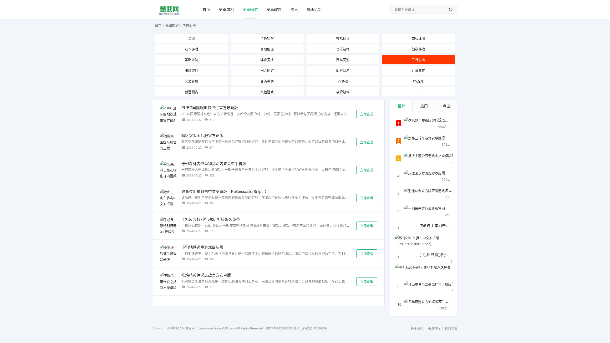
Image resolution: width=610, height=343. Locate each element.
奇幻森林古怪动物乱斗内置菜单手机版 (213, 163)
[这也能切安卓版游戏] (421, 123)
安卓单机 (226, 9)
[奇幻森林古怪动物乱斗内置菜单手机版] (168, 173)
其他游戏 (267, 92)
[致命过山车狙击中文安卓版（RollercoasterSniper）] (168, 201)
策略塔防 (191, 59)
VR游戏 (343, 81)
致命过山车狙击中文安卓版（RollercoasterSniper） (225, 191)
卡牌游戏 (191, 70)
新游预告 (191, 92)
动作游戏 (191, 49)
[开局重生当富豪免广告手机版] (428, 287)
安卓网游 (250, 9)
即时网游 (343, 70)
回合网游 (267, 70)
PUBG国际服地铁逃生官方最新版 (209, 107)
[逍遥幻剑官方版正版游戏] (424, 194)
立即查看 (366, 114)
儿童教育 (418, 70)
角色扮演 (267, 38)
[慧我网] (169, 14)
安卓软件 (274, 9)
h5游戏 (418, 81)
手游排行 (434, 328)
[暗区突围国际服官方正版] (168, 142)
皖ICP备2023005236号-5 (282, 328)
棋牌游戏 (343, 92)
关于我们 (417, 328)
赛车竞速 (343, 59)
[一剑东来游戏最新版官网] (424, 211)
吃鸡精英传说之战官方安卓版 (206, 275)
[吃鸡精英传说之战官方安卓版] (168, 281)
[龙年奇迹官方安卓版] (421, 305)
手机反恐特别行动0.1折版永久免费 (210, 219)
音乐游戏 (343, 49)
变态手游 (267, 81)
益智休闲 (418, 38)
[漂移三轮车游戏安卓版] (423, 141)
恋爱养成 (191, 81)
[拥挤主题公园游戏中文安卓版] (428, 159)
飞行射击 (189, 25)
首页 (206, 9)
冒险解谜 (267, 49)
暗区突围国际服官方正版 (202, 135)
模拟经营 (343, 38)
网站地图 (451, 328)
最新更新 (314, 9)
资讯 (294, 9)
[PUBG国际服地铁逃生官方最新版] (168, 117)
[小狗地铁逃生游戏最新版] (168, 254)
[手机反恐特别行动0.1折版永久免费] (168, 229)
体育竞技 (267, 59)
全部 (191, 38)
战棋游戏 (418, 49)
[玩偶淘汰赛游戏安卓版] (423, 176)
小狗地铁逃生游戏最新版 (202, 247)
